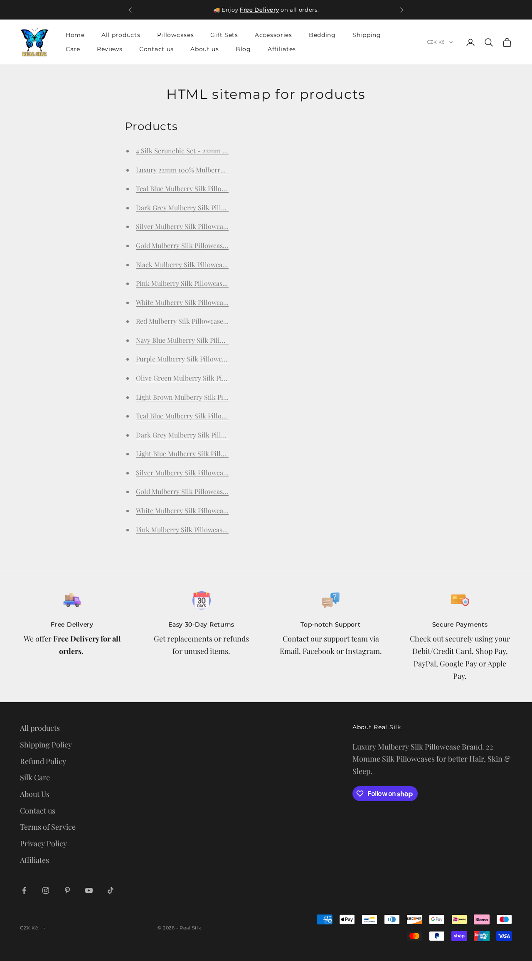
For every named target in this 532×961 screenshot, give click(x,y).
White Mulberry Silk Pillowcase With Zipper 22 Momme (218, 510)
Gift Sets (224, 35)
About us (204, 49)
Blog (243, 49)
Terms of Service (48, 827)
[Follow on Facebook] (24, 890)
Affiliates (282, 49)
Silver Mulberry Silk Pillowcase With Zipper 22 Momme (218, 472)
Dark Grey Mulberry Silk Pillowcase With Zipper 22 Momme (225, 434)
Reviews (110, 49)
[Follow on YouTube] (89, 890)
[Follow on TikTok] (110, 890)
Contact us (156, 49)
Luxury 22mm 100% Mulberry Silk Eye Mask (201, 169)
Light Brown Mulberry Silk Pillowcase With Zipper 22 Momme (228, 397)
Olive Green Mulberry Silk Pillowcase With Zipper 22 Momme (227, 378)
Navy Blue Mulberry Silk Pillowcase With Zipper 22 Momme (224, 340)
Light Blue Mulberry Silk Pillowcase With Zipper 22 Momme (225, 453)
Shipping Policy (46, 745)
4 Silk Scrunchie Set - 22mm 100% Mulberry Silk (208, 150)
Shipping (366, 35)
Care (73, 49)
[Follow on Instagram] (46, 890)
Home (75, 35)
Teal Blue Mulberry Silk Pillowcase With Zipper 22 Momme (223, 415)
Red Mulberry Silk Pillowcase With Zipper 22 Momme (215, 321)
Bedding (322, 35)
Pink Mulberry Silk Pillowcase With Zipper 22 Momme (216, 529)
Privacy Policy (43, 843)
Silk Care (35, 777)
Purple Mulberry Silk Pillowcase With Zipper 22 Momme (219, 358)
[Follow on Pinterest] (67, 890)
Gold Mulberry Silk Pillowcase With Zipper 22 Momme (217, 491)
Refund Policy (43, 761)
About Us (34, 794)
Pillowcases (175, 35)
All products (120, 35)
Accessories (273, 35)
